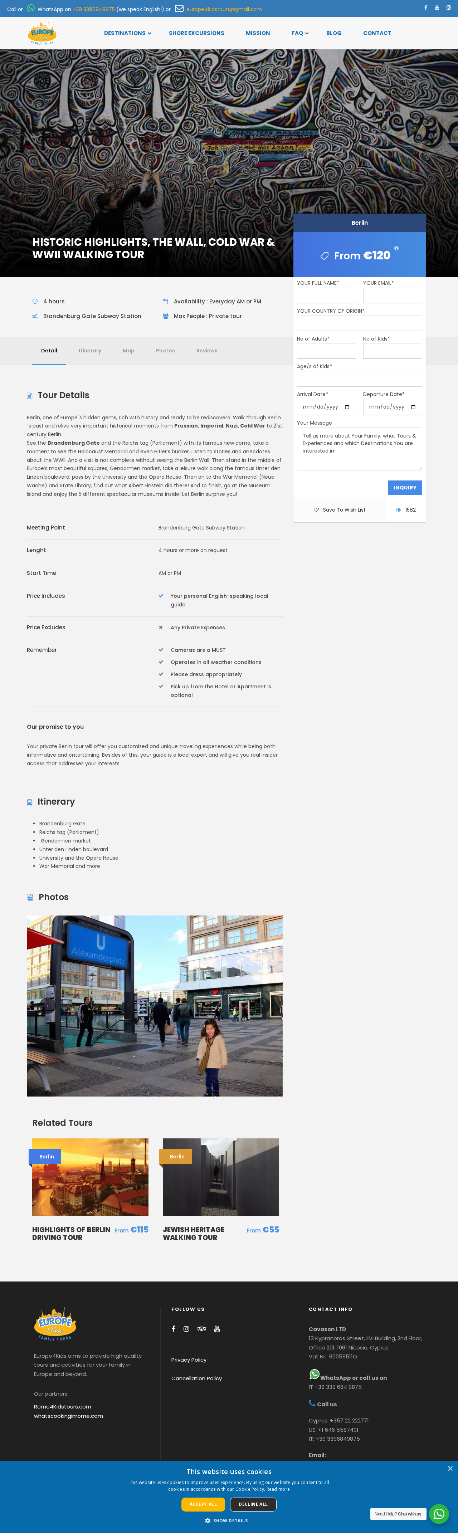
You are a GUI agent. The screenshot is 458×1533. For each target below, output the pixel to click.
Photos (165, 350)
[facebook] (425, 7)
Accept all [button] (203, 1504)
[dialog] (229, 1497)
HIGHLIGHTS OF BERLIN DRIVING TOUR (71, 1234)
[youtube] (437, 7)
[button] (229, 1520)
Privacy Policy (188, 1359)
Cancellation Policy (196, 1378)
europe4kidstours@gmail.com (223, 9)
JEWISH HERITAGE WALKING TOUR (193, 1234)
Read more (278, 1489)
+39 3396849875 (94, 9)
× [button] (450, 1468)
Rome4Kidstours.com (62, 1406)
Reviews (207, 350)
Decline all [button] (253, 1504)
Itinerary (90, 350)
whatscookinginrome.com (68, 1416)
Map (129, 350)
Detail (49, 350)
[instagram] (449, 7)
